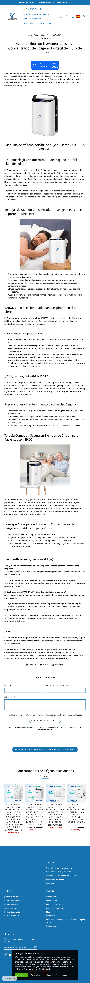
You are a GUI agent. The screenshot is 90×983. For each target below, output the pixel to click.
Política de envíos (11, 904)
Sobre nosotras (52, 897)
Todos (45, 776)
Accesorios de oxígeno (55, 879)
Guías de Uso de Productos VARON (47, 35)
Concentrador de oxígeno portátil (59, 872)
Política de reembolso (13, 900)
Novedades (35, 18)
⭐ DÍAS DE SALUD (32, 9)
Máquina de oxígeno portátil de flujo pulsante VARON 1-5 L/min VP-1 (45, 147)
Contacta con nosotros (55, 908)
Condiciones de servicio (13, 908)
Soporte (42, 23)
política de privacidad (13, 897)
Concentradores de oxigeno (36, 14)
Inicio (30, 35)
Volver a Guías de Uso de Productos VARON (46, 749)
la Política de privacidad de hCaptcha (63, 727)
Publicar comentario (45, 720)
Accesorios (28, 23)
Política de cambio (11, 916)
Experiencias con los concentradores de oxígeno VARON (65, 921)
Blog (51, 23)
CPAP (25, 18)
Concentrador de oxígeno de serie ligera (62, 875)
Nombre (9, 686)
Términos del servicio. (45, 730)
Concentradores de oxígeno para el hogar (62, 868)
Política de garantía (12, 912)
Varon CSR (50, 916)
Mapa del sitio (51, 900)
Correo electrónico (59, 686)
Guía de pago (51, 926)
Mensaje (9, 697)
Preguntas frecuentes (54, 904)
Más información (62, 975)
